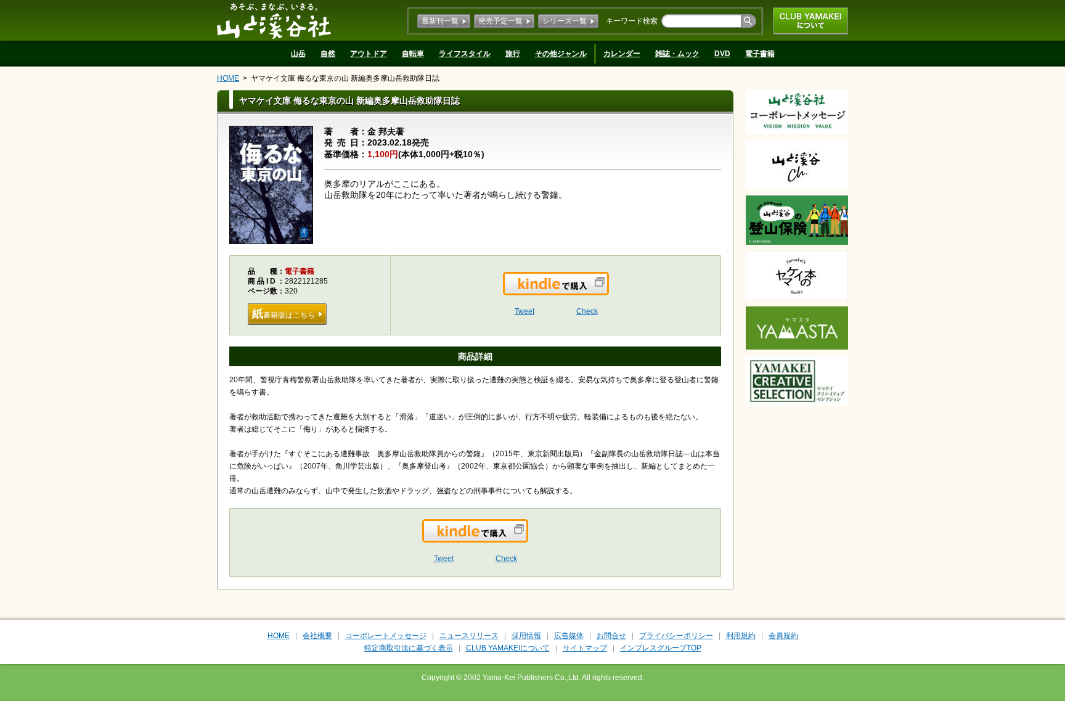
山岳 (298, 53)
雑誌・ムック (677, 53)
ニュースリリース (469, 635)
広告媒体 (569, 635)
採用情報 (526, 635)
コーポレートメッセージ (385, 635)
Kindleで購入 (608, 291)
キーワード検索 (632, 21)
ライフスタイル (465, 53)
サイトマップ (585, 648)
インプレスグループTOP (660, 648)
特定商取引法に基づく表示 (408, 648)
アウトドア (368, 53)
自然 (327, 53)
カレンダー (621, 53)
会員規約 (783, 635)
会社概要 (317, 635)
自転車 (413, 53)
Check (587, 311)
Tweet (524, 311)
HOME (228, 78)
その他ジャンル (561, 53)
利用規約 (741, 635)
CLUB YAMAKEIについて (810, 21)
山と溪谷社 (274, 20)
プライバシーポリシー (676, 635)
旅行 (512, 53)
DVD (722, 53)
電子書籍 (760, 53)
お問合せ (611, 635)
